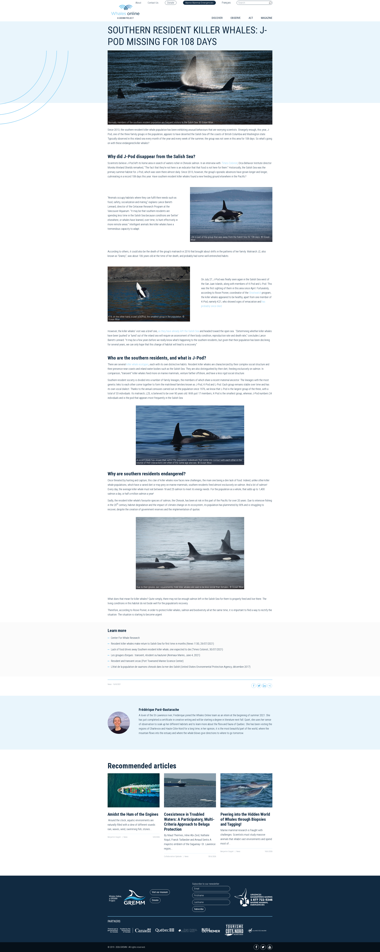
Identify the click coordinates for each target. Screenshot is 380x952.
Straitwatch (255, 292)
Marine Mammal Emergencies (199, 2)
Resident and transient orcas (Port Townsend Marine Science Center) (147, 661)
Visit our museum (160, 892)
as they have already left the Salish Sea (178, 331)
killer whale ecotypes (137, 364)
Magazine (266, 17)
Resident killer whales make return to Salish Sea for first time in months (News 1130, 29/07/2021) (162, 643)
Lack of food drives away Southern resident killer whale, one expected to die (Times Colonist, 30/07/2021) (167, 649)
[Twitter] (259, 685)
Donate (170, 2)
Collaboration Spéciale (173, 856)
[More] (269, 685)
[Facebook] (253, 685)
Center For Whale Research (125, 638)
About (138, 3)
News (110, 684)
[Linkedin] (264, 685)
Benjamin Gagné (114, 837)
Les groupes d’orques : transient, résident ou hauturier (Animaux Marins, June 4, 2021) (155, 655)
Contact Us (153, 3)
